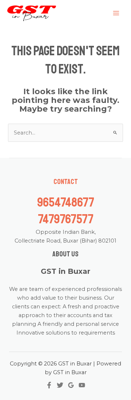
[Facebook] (49, 385)
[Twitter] (60, 385)
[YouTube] (82, 385)
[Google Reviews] (71, 385)
